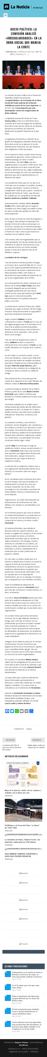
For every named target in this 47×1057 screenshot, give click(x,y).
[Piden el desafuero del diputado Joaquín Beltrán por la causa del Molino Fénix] (8, 998)
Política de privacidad (30, 1049)
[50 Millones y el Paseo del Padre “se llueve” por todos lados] (23, 810)
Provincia (19, 54)
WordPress (23, 1045)
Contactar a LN (14, 1049)
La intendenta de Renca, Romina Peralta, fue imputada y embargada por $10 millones (22, 840)
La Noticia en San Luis (25, 51)
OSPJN (8, 105)
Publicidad (34, 1051)
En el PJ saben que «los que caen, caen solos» (26, 986)
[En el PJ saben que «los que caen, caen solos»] (8, 987)
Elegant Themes (21, 1042)
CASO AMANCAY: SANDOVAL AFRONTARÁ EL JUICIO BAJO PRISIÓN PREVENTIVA (21, 854)
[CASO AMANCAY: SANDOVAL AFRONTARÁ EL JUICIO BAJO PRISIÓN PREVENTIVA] (23, 849)
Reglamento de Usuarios (18, 1051)
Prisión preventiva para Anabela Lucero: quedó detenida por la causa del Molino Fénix (25, 1011)
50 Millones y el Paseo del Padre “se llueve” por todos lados (22, 826)
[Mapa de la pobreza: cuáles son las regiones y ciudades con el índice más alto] (23, 774)
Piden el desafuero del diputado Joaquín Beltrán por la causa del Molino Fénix (25, 998)
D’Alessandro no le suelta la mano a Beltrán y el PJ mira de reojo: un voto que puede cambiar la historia (27, 974)
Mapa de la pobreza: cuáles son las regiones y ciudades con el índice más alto (23, 791)
